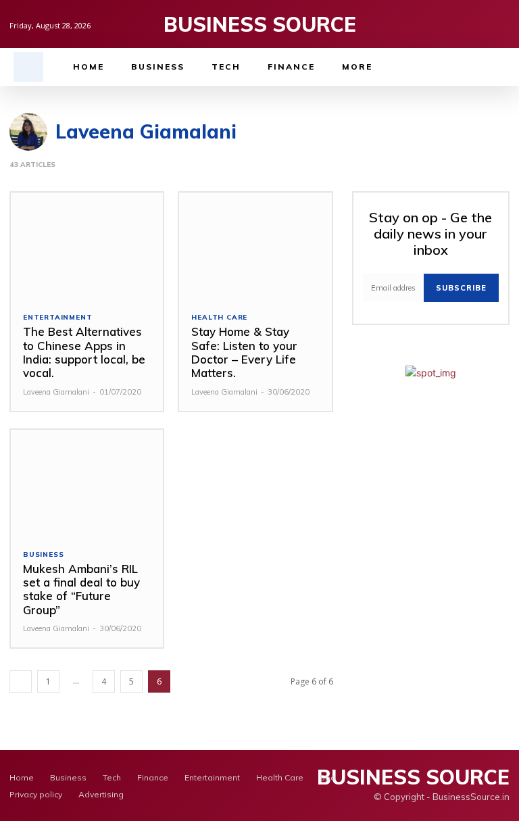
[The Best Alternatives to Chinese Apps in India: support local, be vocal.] (87, 246)
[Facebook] (460, 24)
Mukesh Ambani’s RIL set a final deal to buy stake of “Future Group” (81, 589)
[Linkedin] (502, 24)
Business (43, 554)
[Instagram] (481, 24)
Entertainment (57, 317)
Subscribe (461, 288)
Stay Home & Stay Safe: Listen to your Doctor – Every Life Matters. (244, 352)
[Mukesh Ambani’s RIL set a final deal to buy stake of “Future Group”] (87, 483)
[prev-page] (20, 681)
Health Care (219, 317)
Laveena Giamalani (56, 392)
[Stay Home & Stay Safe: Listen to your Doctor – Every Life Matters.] (255, 246)
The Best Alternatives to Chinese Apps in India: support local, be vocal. (84, 352)
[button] (28, 67)
